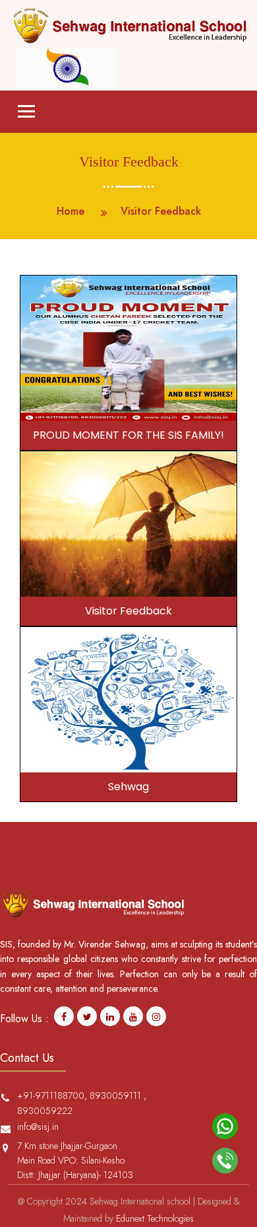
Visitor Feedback (128, 610)
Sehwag (128, 786)
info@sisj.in (38, 1126)
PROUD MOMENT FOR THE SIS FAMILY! (128, 435)
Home (70, 211)
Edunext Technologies (155, 1218)
